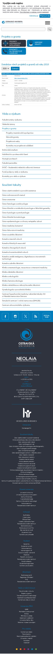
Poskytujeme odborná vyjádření (26, 636)
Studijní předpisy (26, 561)
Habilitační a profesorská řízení (15, 154)
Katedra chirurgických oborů (14, 248)
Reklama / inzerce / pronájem (26, 622)
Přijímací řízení (26, 519)
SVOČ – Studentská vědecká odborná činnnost (21, 167)
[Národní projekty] (39, 43)
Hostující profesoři (9, 159)
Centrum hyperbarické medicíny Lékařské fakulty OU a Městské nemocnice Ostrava (24, 295)
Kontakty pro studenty (26, 565)
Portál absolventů (26, 575)
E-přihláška (26, 515)
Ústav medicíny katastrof (12, 226)
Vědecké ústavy (8, 124)
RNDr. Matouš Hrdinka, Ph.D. (21, 78)
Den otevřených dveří (26, 530)
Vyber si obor (27, 517)
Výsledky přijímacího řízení (26, 521)
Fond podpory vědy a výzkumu (15, 172)
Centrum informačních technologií (26, 501)
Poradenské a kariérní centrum (26, 505)
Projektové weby (13, 141)
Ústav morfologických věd (26, 444)
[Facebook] (5, 316)
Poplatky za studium (26, 557)
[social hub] (47, 316)
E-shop (26, 613)
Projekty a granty (9, 129)
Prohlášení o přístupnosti (26, 611)
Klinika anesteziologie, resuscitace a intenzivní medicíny (24, 268)
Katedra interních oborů (12, 239)
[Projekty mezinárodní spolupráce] (14, 43)
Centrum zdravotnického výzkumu (16, 305)
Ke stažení (26, 640)
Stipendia (26, 555)
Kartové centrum (26, 503)
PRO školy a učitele (26, 616)
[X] (25, 316)
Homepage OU (26, 428)
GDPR (26, 609)
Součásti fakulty (11, 185)
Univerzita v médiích (26, 638)
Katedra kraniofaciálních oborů (15, 252)
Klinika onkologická (10, 276)
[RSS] (35, 316)
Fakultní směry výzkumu (12, 120)
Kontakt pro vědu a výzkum (26, 600)
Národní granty (12, 137)
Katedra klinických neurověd (13, 243)
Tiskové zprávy (26, 634)
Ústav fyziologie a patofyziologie (15, 213)
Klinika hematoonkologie (12, 281)
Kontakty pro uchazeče (26, 534)
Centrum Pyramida (26, 497)
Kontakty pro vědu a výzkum (14, 176)
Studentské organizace (26, 563)
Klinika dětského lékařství (12, 272)
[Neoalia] (26, 359)
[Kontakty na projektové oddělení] (14, 51)
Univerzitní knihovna (26, 492)
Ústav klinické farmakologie (13, 217)
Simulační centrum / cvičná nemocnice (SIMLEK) (21, 301)
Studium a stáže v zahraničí (26, 552)
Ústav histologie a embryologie (15, 204)
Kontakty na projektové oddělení (19, 146)
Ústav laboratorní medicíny (13, 230)
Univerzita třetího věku (26, 620)
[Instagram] (15, 316)
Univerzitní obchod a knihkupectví (26, 494)
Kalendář (26, 642)
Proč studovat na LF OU (26, 528)
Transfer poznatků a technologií (26, 595)
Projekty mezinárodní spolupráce (19, 133)
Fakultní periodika (9, 163)
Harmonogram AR (26, 550)
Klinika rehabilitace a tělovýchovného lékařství (21, 285)
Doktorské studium (10, 150)
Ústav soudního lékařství (12, 235)
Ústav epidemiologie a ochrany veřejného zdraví (22, 221)
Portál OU (27, 544)
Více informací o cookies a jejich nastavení (34, 12)
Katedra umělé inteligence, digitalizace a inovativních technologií (23, 258)
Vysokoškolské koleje (26, 499)
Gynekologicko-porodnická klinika (16, 290)
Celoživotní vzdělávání (26, 618)
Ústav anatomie (8, 200)
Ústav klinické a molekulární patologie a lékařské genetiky (26, 208)
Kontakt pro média (26, 632)
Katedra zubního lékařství (12, 263)
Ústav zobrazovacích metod (13, 195)
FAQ (26, 579)
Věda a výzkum (11, 114)
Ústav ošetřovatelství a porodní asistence (19, 191)
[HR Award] (26, 414)
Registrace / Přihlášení (26, 577)
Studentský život (27, 532)
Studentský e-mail (26, 546)
